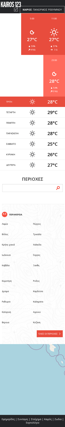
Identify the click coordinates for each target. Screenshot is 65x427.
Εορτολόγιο (32, 422)
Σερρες (36, 255)
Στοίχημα (36, 419)
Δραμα (5, 291)
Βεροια (5, 322)
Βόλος (5, 234)
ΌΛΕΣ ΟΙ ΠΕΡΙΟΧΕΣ (48, 333)
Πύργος (37, 223)
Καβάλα (6, 265)
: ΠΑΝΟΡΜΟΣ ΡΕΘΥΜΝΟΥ (42, 9)
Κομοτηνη (7, 280)
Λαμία (5, 223)
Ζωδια (58, 419)
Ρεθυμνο (6, 301)
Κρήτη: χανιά (8, 244)
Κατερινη (6, 312)
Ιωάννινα (6, 255)
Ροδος (36, 280)
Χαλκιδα (37, 244)
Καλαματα (38, 301)
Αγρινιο (37, 312)
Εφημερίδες (8, 419)
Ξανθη (36, 265)
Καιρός (48, 419)
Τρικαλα (37, 234)
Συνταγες (23, 419)
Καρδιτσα (38, 291)
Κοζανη (36, 322)
